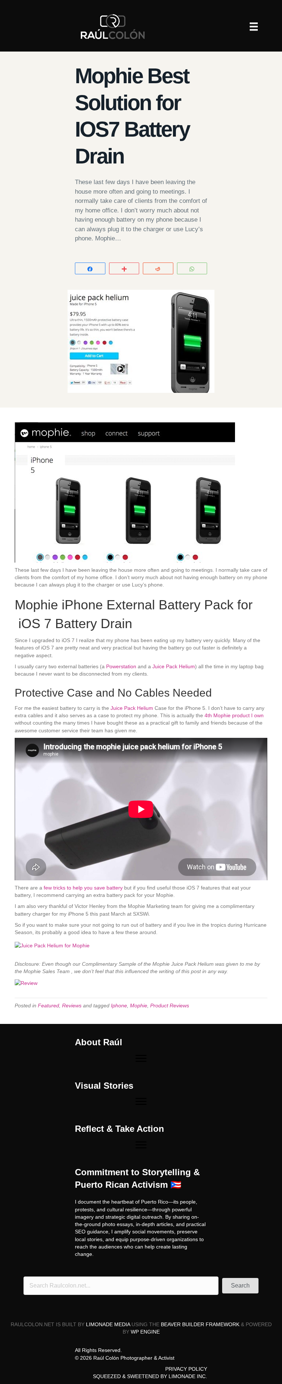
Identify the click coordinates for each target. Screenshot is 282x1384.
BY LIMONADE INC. (183, 1376)
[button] (240, 1285)
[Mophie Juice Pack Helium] (56, 948)
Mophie (138, 1005)
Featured (48, 1005)
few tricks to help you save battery (83, 888)
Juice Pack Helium (173, 666)
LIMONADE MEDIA (108, 1324)
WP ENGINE (145, 1332)
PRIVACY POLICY (186, 1369)
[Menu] (254, 26)
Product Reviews (169, 1005)
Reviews (72, 1005)
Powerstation (121, 666)
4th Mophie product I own (233, 715)
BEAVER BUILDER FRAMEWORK (200, 1324)
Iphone (119, 1005)
